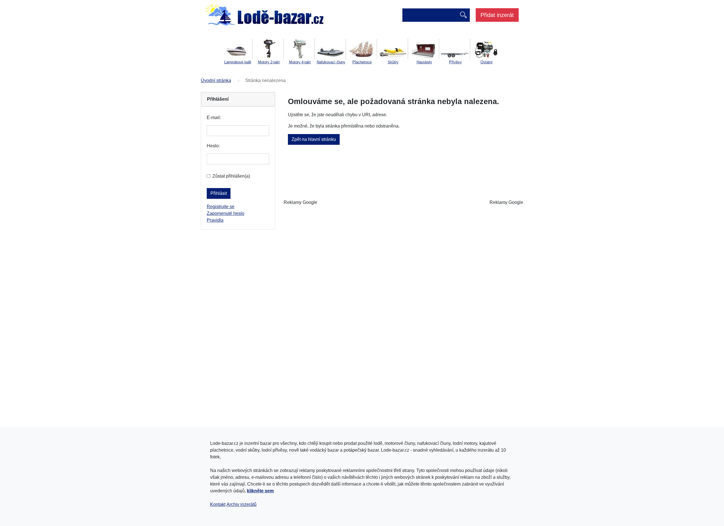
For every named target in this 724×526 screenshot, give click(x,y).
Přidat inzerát (497, 15)
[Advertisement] (403, 202)
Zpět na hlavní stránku (314, 139)
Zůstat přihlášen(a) (231, 176)
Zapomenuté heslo (225, 213)
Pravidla (215, 220)
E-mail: (214, 117)
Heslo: (213, 145)
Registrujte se (220, 206)
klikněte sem (260, 490)
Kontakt (217, 504)
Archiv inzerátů (242, 504)
